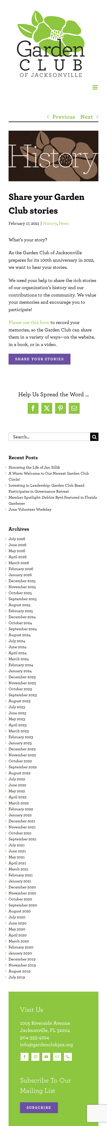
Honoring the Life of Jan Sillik (34, 467)
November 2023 (22, 682)
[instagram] (35, 1057)
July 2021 (17, 845)
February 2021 (21, 875)
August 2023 (20, 700)
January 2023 (20, 742)
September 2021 (23, 838)
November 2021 (22, 826)
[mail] (57, 1057)
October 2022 (20, 760)
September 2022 (23, 766)
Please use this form (29, 322)
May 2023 (17, 718)
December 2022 (22, 748)
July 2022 (17, 778)
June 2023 (17, 712)
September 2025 (23, 598)
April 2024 (18, 652)
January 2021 (20, 881)
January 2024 (20, 670)
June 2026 (17, 544)
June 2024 (17, 646)
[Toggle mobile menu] (95, 87)
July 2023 (17, 706)
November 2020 (22, 893)
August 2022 (20, 772)
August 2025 (20, 604)
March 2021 (19, 869)
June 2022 (17, 784)
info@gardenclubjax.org (46, 1044)
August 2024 (20, 634)
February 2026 (21, 568)
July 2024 (17, 640)
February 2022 (21, 808)
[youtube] (46, 1057)
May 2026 (17, 550)
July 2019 (17, 977)
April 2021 (17, 863)
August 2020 (20, 911)
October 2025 (20, 592)
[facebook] (25, 1057)
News (64, 223)
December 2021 (22, 820)
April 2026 (18, 556)
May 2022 (17, 790)
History (50, 223)
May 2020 (17, 929)
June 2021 (17, 851)
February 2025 (21, 610)
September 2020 (23, 905)
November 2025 (22, 586)
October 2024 (20, 622)
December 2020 (22, 887)
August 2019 (19, 971)
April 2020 (18, 935)
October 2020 (20, 899)
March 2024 (19, 658)
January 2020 (20, 953)
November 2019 (22, 965)
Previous (64, 116)
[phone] (68, 1057)
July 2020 (17, 917)
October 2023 (20, 688)
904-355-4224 (34, 1037)
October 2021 (20, 832)
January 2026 (20, 574)
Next (86, 116)
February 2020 (21, 947)
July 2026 (17, 538)
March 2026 (19, 562)
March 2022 (19, 802)
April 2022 (18, 796)
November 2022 (22, 754)
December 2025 (22, 580)
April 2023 (18, 724)
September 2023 (23, 694)
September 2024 (23, 628)
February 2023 (21, 736)
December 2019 (22, 959)
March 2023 (19, 730)
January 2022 (20, 814)
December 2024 (22, 616)
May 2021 (17, 857)
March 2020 (19, 941)
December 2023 (22, 676)
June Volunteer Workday (30, 509)
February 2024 (21, 664)
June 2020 (18, 923)
